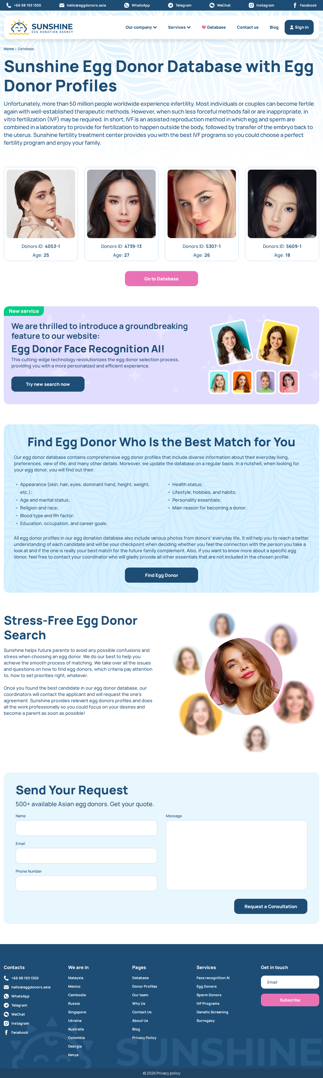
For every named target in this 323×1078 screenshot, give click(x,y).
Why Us (138, 1003)
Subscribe (290, 1000)
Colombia (76, 1037)
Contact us (248, 27)
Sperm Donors (209, 995)
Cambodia (77, 995)
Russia (74, 1003)
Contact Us (142, 1012)
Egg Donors (207, 986)
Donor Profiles (144, 986)
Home (9, 48)
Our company (139, 27)
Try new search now (48, 384)
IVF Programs (208, 1003)
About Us (140, 1020)
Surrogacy (206, 1020)
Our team (140, 995)
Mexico (74, 986)
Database (216, 27)
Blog (274, 27)
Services (177, 27)
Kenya (73, 1055)
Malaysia (75, 978)
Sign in (302, 27)
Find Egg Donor (161, 575)
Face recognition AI (213, 978)
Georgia (75, 1046)
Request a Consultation (271, 906)
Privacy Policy (144, 1037)
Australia (76, 1029)
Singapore (77, 1012)
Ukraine (75, 1020)
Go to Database (161, 279)
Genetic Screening (212, 1012)
